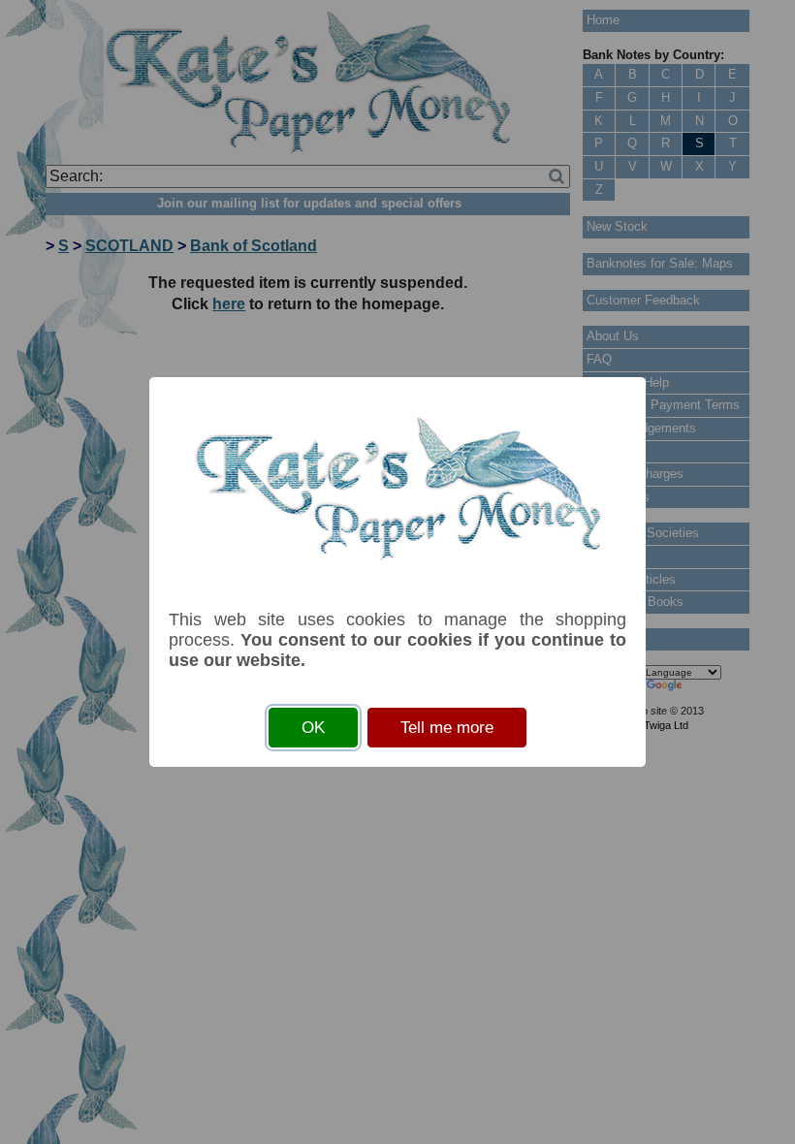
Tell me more (446, 727)
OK (313, 727)
